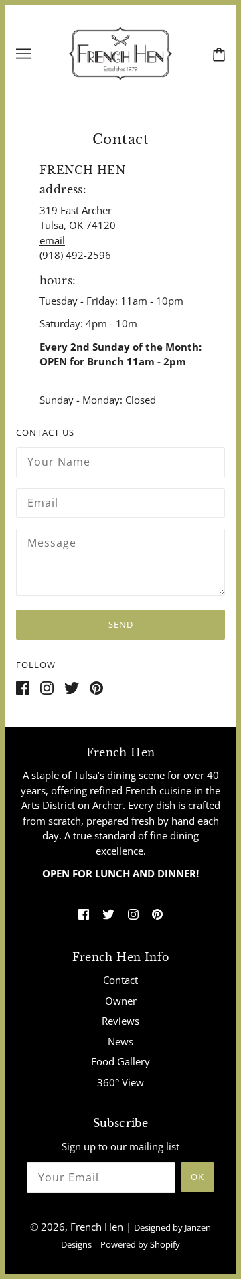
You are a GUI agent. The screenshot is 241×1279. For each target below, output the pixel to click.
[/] (121, 52)
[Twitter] (77, 692)
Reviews (120, 1020)
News (120, 1041)
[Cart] (216, 53)
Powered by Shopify (140, 1244)
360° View (120, 1082)
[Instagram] (52, 692)
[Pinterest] (102, 692)
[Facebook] (28, 692)
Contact (120, 980)
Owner (121, 1000)
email (52, 240)
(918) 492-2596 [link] (75, 255)
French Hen (96, 1226)
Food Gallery (120, 1061)
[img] (84, 913)
